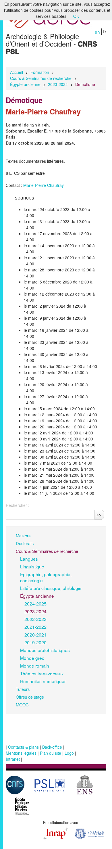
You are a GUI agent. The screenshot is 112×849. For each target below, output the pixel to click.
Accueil (16, 72)
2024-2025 (35, 603)
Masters (23, 535)
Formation (39, 72)
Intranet (13, 759)
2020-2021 (35, 634)
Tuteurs (23, 689)
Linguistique (32, 566)
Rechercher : (17, 505)
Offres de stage (30, 697)
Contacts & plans (23, 747)
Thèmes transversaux (42, 673)
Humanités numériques (43, 681)
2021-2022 (35, 626)
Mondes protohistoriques (45, 650)
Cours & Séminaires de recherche (41, 78)
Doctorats (25, 543)
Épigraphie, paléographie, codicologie (46, 577)
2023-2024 (58, 84)
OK (76, 16)
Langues (29, 558)
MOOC (22, 705)
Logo (69, 753)
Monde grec (32, 658)
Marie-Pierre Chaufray (43, 185)
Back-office (52, 747)
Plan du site (50, 753)
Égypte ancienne (25, 84)
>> (98, 515)
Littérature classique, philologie (51, 588)
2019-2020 (35, 642)
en (97, 31)
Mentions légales (21, 753)
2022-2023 (35, 619)
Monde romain (34, 665)
